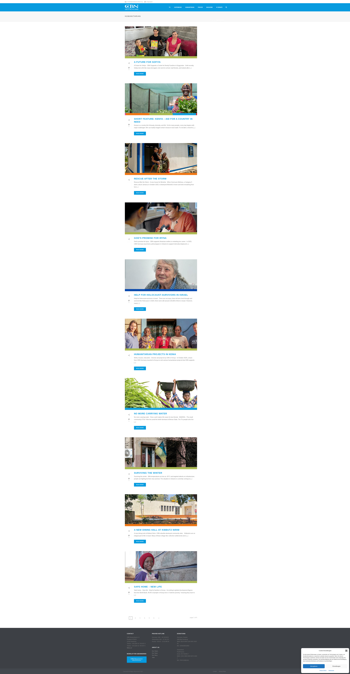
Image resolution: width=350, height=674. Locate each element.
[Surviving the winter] (161, 453)
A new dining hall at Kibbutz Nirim (156, 530)
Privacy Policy (323, 670)
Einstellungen (336, 666)
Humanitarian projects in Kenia (155, 354)
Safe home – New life (148, 587)
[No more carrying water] (161, 394)
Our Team (155, 653)
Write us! (129, 648)
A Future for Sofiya (147, 62)
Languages (149, 1)
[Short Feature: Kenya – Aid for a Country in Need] (161, 99)
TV (169, 7)
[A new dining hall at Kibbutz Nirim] (161, 510)
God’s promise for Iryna (150, 238)
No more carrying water (150, 413)
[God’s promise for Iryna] (161, 218)
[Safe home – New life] (161, 567)
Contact (215, 671)
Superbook (178, 7)
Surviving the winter (148, 473)
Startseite (211, 20)
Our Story (155, 655)
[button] (346, 651)
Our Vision (155, 651)
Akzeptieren (313, 666)
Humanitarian (189, 7)
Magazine (209, 7)
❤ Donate (219, 7)
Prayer (200, 7)
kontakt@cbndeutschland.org (135, 1)
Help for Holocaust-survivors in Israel (161, 295)
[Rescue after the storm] (161, 159)
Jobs (153, 657)
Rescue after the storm (150, 178)
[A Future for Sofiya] (161, 42)
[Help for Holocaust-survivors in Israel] (161, 275)
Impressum (331, 670)
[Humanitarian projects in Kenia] (161, 335)
